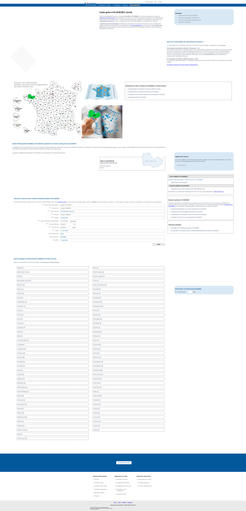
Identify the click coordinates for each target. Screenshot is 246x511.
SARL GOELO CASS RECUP (179, 182)
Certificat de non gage (101, 486)
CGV (119, 502)
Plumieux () (96, 336)
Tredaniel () (96, 400)
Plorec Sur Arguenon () (100, 284)
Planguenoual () (22, 417)
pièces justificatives (136, 25)
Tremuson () (97, 421)
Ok (194, 292)
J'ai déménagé (117, 5)
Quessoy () (96, 348)
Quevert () (96, 353)
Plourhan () (96, 327)
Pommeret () (97, 344)
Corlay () (20, 310)
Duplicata (125, 5)
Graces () (20, 323)
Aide (155, 1)
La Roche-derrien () (23, 340)
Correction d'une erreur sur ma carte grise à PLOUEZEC (186, 217)
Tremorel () (96, 417)
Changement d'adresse (123, 482)
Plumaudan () (97, 331)
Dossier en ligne (149, 1)
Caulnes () (21, 293)
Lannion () (21, 357)
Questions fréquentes (101, 489)
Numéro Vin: (54, 208)
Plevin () (96, 280)
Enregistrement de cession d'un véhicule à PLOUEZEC (143, 91)
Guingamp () (21, 327)
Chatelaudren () (22, 302)
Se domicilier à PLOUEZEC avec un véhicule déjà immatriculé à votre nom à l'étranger (194, 230)
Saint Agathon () (98, 361)
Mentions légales (99, 492)
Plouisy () (96, 310)
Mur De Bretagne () (23, 391)
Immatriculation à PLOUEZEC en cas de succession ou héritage (188, 214)
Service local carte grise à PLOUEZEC (188, 17)
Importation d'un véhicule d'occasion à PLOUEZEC (185, 228)
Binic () (20, 276)
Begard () (20, 267)
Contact (160, 1)
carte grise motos (121, 494)
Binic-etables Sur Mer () (24, 280)
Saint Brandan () (98, 366)
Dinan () (20, 319)
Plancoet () (21, 412)
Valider (158, 244)
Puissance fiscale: (52, 224)
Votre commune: (54, 236)
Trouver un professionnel (145, 486)
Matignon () (21, 378)
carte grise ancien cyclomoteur (121, 490)
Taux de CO (54, 227)
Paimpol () (21, 395)
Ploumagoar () (97, 319)
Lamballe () (21, 344)
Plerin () (95, 267)
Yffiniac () (96, 430)
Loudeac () (21, 374)
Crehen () (20, 314)
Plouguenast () (97, 302)
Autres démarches (135, 5)
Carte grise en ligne (90, 5)
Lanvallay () (21, 361)
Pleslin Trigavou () (98, 272)
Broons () (20, 289)
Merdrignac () (22, 383)
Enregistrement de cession (124, 486)
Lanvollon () (21, 366)
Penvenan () (21, 400)
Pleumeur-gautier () (99, 276)
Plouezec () (96, 293)
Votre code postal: (53, 233)
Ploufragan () (97, 297)
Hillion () (20, 331)
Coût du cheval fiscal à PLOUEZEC (188, 15)
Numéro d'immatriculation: (50, 205)
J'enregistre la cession (104, 5)
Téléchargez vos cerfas (124, 462)
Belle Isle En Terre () (23, 272)
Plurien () (96, 340)
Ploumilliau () (97, 323)
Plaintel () (20, 408)
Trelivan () (96, 408)
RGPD (124, 502)
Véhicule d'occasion (122, 479)
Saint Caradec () (98, 374)
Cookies (130, 502)
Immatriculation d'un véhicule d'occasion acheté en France (144, 89)
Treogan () (96, 425)
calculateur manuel (62, 202)
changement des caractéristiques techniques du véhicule (186, 211)
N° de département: (180, 292)
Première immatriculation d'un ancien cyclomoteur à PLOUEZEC (188, 209)
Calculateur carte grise (184, 22)
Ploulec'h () (96, 314)
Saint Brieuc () (97, 370)
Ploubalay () (97, 289)
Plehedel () (21, 425)
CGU (115, 502)
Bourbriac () (21, 284)
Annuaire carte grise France (176, 179)
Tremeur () (96, 412)
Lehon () (20, 370)
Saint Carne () (97, 378)
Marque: (55, 214)
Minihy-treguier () (22, 387)
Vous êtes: (56, 240)
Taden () (96, 391)
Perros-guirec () (22, 404)
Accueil (97, 479)
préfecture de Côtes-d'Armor (107, 18)
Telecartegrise (92, 3)
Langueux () (21, 353)
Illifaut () (20, 336)
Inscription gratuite (181, 165)
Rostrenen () (97, 357)
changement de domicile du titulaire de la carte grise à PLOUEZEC (146, 94)
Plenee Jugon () (22, 438)
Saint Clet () (96, 383)
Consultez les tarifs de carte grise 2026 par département (182, 64)
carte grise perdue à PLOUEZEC (137, 97)
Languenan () (22, 348)
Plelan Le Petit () (22, 430)
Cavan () (20, 297)
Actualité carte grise (143, 482)
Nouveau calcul (99, 482)
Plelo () (20, 434)
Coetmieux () (21, 306)
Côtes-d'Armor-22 (190, 179)
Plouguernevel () (98, 306)
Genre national (53, 211)
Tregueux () (96, 404)
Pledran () (21, 421)
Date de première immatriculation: (48, 221)
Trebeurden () (97, 395)
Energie (55, 217)
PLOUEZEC (199, 179)
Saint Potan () (97, 387)
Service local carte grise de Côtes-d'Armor (189, 20)
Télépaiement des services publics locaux (182, 188)
